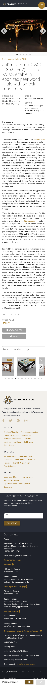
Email (6, 514)
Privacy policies (27, 672)
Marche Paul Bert (12, 611)
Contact (42, 678)
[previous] (4, 31)
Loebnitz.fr (8, 459)
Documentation (10, 456)
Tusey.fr (7, 463)
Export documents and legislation (17, 484)
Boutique (9, 565)
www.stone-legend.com (25, 664)
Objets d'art (26, 435)
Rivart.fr (31, 459)
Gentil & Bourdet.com (21, 463)
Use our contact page (12, 560)
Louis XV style (39, 139)
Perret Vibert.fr (10, 466)
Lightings (7, 442)
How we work (27, 477)
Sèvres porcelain (31, 221)
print (14, 336)
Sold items (28, 442)
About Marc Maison (11, 477)
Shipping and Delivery (12, 480)
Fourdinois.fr (20, 459)
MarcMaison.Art (25, 456)
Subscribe (12, 523)
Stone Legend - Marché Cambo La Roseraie (23, 631)
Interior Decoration (11, 435)
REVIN (6, 323)
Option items (9, 445)
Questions (8, 487)
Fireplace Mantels (11, 432)
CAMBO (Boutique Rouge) (16, 587)
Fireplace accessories (29, 432)
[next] (43, 31)
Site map (36, 678)
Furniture (27, 439)
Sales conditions (38, 672)
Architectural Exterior (12, 439)
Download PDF (14, 330)
